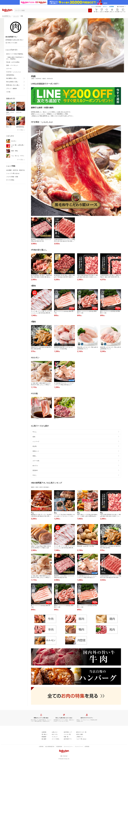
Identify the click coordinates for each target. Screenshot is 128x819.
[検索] (90, 10)
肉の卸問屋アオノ (6, 16)
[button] (121, 6)
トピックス (16, 16)
